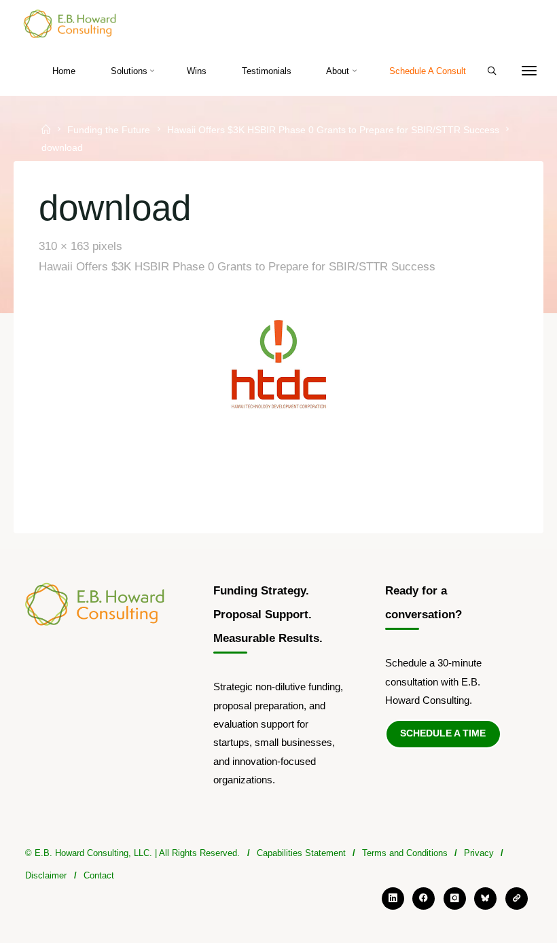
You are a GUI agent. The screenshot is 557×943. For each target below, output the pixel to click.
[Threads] (516, 898)
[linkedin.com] (393, 898)
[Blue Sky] (485, 898)
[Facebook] (423, 898)
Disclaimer (46, 875)
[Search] (492, 71)
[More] (529, 71)
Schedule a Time (443, 733)
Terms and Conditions (405, 853)
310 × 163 (66, 246)
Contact (99, 875)
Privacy (479, 853)
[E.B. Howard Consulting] (70, 23)
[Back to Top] (278, 884)
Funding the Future (108, 130)
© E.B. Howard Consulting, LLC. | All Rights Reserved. (132, 853)
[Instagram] (455, 898)
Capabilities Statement (301, 853)
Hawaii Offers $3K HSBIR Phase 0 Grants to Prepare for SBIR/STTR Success (333, 130)
